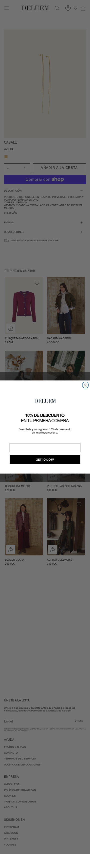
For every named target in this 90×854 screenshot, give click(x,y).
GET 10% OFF (45, 459)
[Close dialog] (85, 385)
